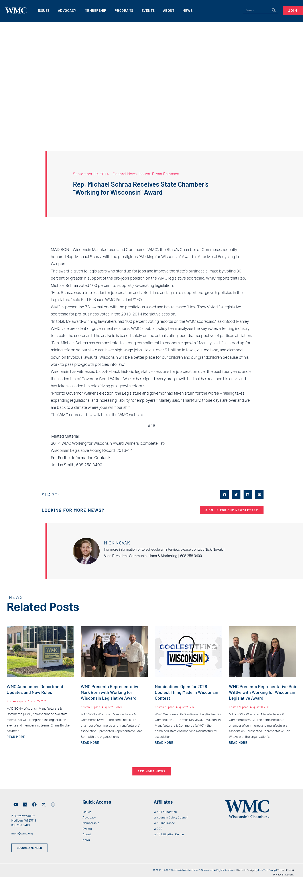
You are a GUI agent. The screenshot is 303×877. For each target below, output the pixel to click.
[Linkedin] (25, 804)
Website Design (245, 870)
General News (125, 174)
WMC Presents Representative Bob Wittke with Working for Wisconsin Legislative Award (262, 692)
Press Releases (165, 174)
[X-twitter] (43, 804)
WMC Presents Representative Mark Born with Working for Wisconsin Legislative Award (110, 692)
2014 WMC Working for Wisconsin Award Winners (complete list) (108, 444)
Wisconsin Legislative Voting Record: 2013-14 (92, 451)
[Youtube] (15, 804)
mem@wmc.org (22, 833)
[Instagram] (53, 804)
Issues (144, 174)
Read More (16, 737)
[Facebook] (34, 804)
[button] (224, 494)
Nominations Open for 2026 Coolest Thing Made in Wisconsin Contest (186, 692)
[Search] (273, 10)
